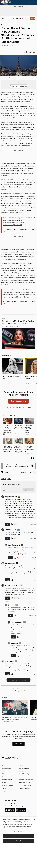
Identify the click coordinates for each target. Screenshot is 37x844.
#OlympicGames (17, 220)
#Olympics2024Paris (10, 222)
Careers (21, 765)
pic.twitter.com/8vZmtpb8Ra (21, 297)
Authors (4, 782)
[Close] (34, 820)
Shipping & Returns (24, 782)
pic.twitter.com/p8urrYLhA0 (12, 225)
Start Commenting (18, 401)
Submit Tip (18, 743)
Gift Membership (24, 771)
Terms (4, 788)
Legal (20, 776)
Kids (3, 774)
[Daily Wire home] (18, 18)
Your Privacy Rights (25, 774)
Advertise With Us (7, 779)
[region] (18, 830)
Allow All (18, 840)
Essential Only (18, 836)
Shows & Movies (7, 768)
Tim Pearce (4, 45)
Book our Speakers (7, 785)
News (3, 765)
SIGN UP (32, 18)
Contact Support (24, 768)
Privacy (4, 791)
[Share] (34, 52)
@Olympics (20, 222)
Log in (28, 407)
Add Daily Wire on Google (19, 86)
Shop (3, 771)
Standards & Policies (25, 785)
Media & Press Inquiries (26, 779)
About (3, 776)
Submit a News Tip (24, 788)
